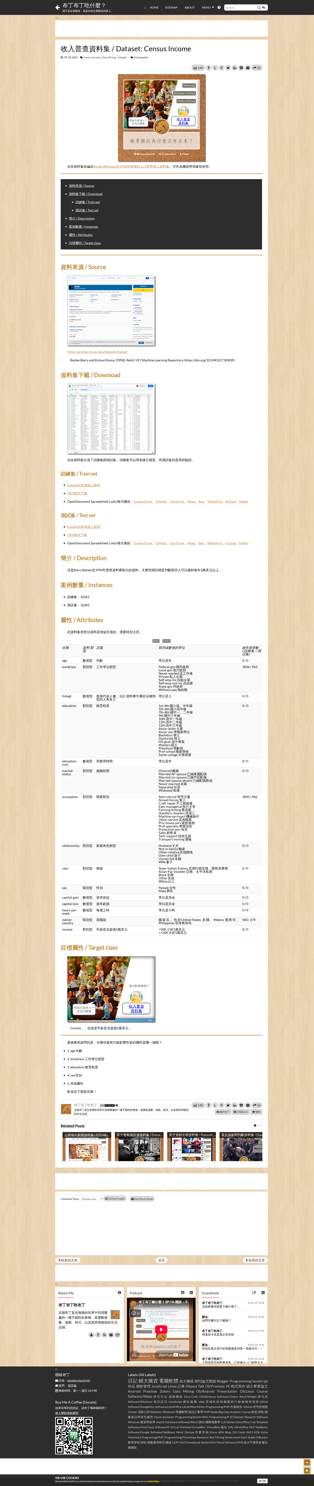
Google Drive (143, 501)
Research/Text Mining (210, 1437)
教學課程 (134, 1442)
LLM (224, 1422)
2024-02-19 (255, 1330)
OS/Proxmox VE (217, 1386)
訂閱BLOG (242, 1111)
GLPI (175, 1442)
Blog (228, 1432)
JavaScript (159, 1386)
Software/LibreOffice (168, 1406)
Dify (230, 1427)
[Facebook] (98, 1335)
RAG (205, 1417)
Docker (132, 1412)
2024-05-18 (255, 1302)
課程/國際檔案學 (209, 1422)
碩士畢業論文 (257, 1386)
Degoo (243, 501)
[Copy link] (167, 260)
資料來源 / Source (81, 186)
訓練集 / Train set (87, 202)
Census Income (91, 57)
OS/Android (205, 1391)
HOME (154, 7)
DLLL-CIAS (191, 1396)
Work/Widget (248, 1396)
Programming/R (219, 1417)
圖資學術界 (147, 1422)
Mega (191, 501)
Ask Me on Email (143, 1198)
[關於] (91, 1335)
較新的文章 (69, 1260)
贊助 (258, 1111)
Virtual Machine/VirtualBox (187, 1427)
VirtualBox (213, 1427)
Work (179, 1432)
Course (262, 1391)
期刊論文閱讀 (205, 1381)
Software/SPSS (234, 1442)
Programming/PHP (218, 1406)
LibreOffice (241, 1427)
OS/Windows (207, 1396)
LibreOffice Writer (193, 1406)
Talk (201, 1386)
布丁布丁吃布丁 (86, 1105)
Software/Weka (140, 1396)
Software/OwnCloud (141, 1427)
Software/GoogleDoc (141, 1406)
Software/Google (138, 1432)
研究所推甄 (260, 1406)
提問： (67, 1385)
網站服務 (190, 1401)
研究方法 (160, 1396)
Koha (264, 1432)
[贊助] (117, 1335)
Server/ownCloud (236, 1437)
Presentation (227, 1391)
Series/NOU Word (212, 1442)
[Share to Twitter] (228, 68)
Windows (134, 1422)
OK (263, 1481)
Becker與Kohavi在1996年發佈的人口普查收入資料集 (131, 166)
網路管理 (143, 1386)
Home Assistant (164, 1417)
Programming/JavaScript (249, 1381)
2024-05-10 (255, 1316)
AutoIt (160, 1422)
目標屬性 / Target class (85, 243)
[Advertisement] (161, 28)
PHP (207, 1412)
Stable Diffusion (258, 1437)
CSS (234, 1432)
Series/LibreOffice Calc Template (247, 1422)
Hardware (171, 1422)
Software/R (162, 1427)
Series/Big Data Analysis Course (230, 1412)
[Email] (111, 1335)
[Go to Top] (306, 1462)
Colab (241, 1432)
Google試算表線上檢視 (83, 485)
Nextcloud (134, 1437)
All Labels (147, 1374)
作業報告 (236, 1406)
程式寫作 (238, 1386)
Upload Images (116, 1198)
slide (201, 1401)
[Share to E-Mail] (248, 68)
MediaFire (214, 501)
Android (134, 1391)
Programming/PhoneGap (180, 1437)
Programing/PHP (152, 1437)
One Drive (177, 501)
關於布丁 (224, 1111)
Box (201, 501)
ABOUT (190, 7)
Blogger (223, 1381)
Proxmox (150, 1391)
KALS (249, 1432)
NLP (252, 1427)
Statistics (156, 1412)
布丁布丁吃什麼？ (84, 5)
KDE (257, 1432)
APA (221, 1432)
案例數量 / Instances (83, 227)
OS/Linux (247, 1391)
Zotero (165, 1391)
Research (250, 1417)
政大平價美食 (252, 1442)
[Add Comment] (306, 1470)
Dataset (122, 57)
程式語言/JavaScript (168, 1401)
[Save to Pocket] (241, 68)
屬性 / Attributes (81, 235)
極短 (224, 1427)
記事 (181, 1386)
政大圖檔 (187, 1381)
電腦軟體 (168, 1380)
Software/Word (188, 1422)
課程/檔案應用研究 (152, 1442)
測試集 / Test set (86, 210)
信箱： (74, 1380)
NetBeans (261, 1427)
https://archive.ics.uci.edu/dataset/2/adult (97, 352)
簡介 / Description (82, 218)
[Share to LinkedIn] (235, 68)
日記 (133, 1380)
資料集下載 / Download (85, 194)
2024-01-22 (255, 1358)
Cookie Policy (153, 1481)
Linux (172, 1386)
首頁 (161, 1260)
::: (145, 7)
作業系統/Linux (206, 1432)
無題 (254, 1412)
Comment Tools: (70, 1198)
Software (262, 1417)
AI (231, 1417)
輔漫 (168, 1442)
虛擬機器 (176, 1396)
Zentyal (189, 1432)
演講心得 (144, 1412)
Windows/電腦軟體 (175, 1412)
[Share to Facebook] (209, 68)
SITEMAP (171, 7)
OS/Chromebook (189, 1442)
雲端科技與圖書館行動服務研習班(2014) (237, 1401)
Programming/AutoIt (188, 1417)
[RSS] (104, 1335)
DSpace (191, 1386)
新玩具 (263, 1396)
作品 (131, 1386)
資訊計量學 (195, 1412)
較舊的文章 (256, 1260)
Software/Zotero (227, 1396)
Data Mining (109, 57)
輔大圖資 (148, 1380)
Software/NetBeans (162, 1432)
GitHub (161, 501)
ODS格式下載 (77, 493)
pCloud (230, 501)
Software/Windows (140, 1401)
